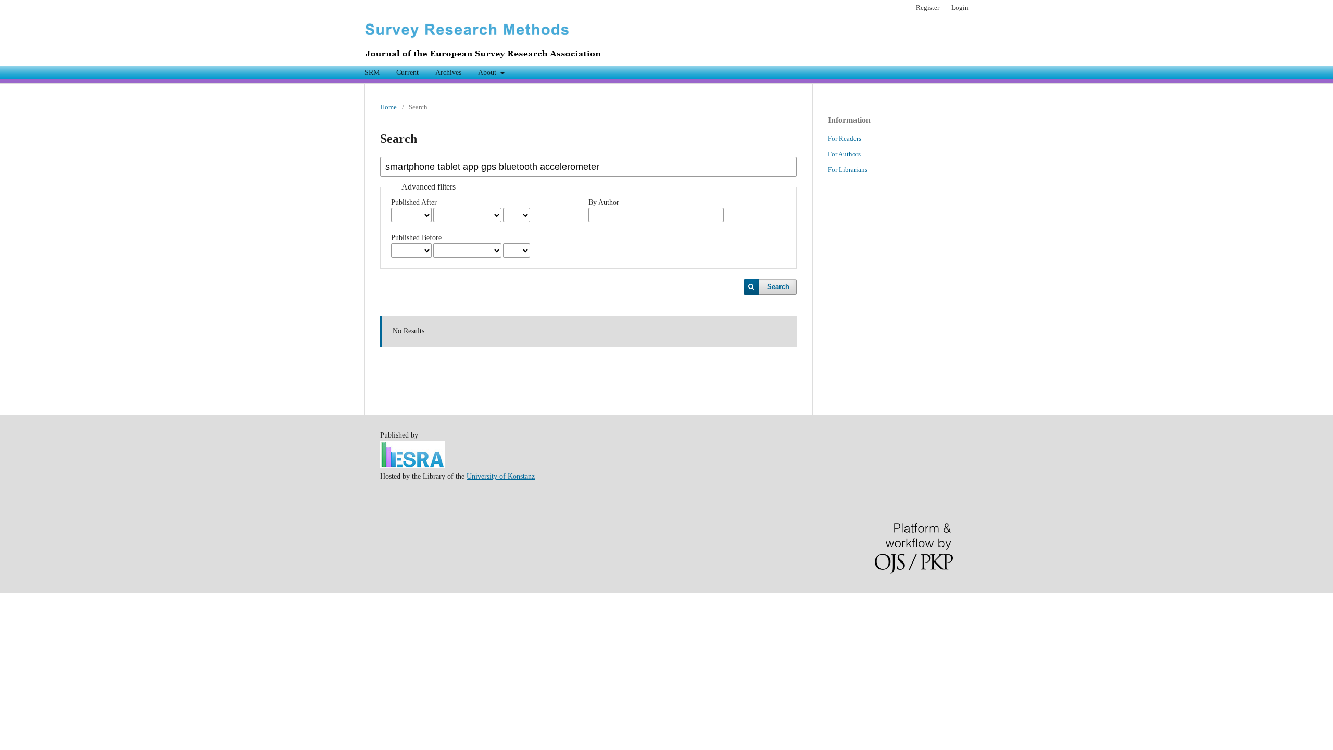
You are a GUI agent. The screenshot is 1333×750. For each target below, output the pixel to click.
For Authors (844, 154)
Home (388, 107)
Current (407, 73)
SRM (372, 73)
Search (778, 287)
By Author (603, 202)
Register (927, 7)
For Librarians (847, 169)
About (488, 73)
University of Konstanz (501, 476)
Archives (448, 73)
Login (960, 7)
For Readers (844, 138)
